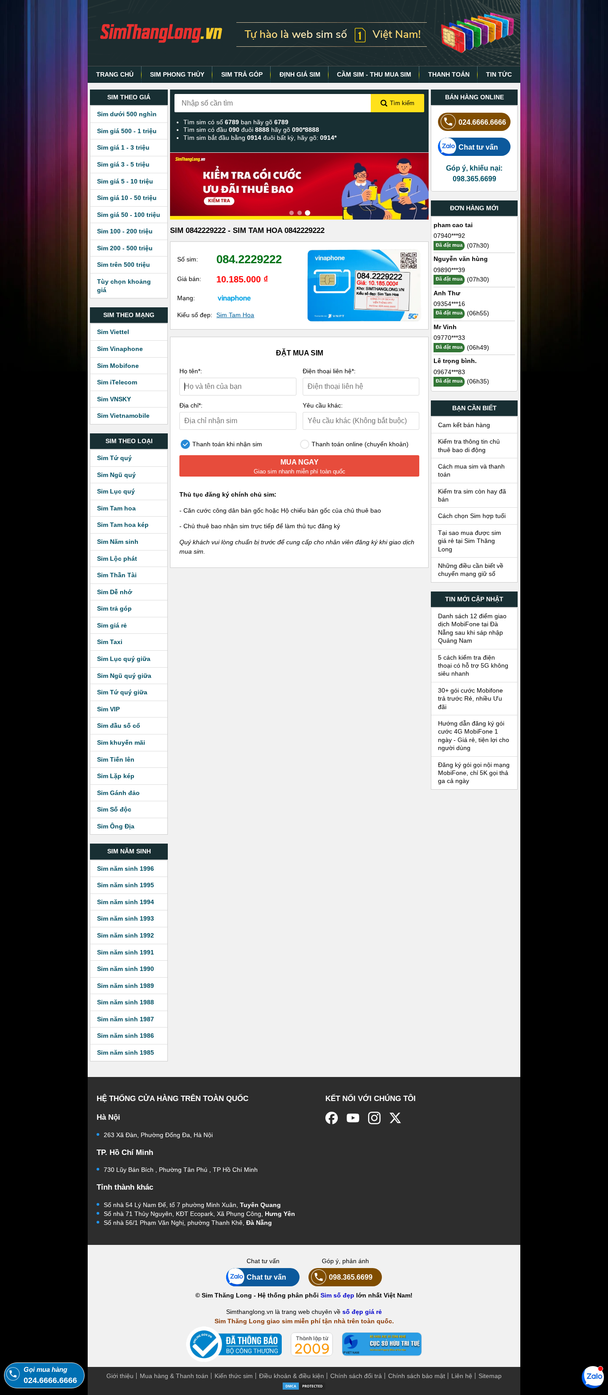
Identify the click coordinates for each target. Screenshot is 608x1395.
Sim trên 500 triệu (123, 264)
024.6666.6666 (482, 122)
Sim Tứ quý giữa (122, 692)
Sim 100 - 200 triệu (125, 231)
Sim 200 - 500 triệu (125, 248)
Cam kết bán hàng (464, 424)
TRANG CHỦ (115, 74)
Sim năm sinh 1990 (125, 968)
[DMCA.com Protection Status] (304, 1385)
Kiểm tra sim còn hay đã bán (472, 495)
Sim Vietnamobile (123, 415)
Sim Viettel (113, 331)
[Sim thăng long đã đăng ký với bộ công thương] (234, 1344)
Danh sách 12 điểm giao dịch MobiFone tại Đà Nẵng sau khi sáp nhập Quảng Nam (472, 628)
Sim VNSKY (114, 399)
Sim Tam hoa (116, 508)
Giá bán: (189, 278)
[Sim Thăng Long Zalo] (593, 1376)
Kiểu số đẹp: (194, 314)
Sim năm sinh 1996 (125, 868)
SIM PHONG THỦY (177, 74)
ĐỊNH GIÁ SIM (300, 74)
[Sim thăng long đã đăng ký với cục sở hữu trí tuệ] (382, 1344)
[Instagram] (374, 1118)
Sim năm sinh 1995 (125, 885)
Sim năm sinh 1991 (125, 952)
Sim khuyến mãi (121, 742)
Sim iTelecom (117, 382)
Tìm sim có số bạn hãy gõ (235, 122)
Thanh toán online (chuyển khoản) (359, 444)
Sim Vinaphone (120, 348)
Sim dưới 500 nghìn (127, 114)
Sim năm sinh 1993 (125, 918)
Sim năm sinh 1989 (125, 985)
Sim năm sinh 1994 (125, 902)
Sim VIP (108, 709)
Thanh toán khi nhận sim (226, 444)
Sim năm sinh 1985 (125, 1052)
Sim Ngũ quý (116, 474)
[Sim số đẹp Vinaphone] (234, 298)
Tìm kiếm (402, 103)
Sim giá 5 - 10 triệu (125, 181)
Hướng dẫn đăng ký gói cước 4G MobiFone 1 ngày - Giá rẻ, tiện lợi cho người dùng (473, 735)
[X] (395, 1118)
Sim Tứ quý (114, 457)
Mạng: (186, 298)
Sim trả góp (114, 608)
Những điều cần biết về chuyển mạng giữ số (470, 569)
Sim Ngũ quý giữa (124, 675)
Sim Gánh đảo (118, 792)
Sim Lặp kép (115, 775)
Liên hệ (461, 1375)
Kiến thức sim (234, 1375)
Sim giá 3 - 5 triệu (123, 164)
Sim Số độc (114, 809)
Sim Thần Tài (117, 575)
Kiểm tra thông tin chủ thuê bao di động (469, 445)
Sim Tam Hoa (235, 314)
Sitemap (490, 1375)
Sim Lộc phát (117, 558)
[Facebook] (331, 1118)
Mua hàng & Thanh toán (174, 1375)
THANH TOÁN (449, 74)
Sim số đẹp (337, 1295)
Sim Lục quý (116, 491)
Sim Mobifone (118, 365)
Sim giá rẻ (112, 625)
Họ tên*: (190, 371)
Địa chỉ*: (191, 405)
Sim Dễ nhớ (114, 592)
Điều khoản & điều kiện (291, 1375)
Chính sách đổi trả (356, 1375)
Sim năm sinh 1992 (125, 935)
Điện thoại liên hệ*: (329, 371)
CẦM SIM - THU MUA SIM (374, 74)
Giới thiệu (120, 1375)
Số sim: (187, 259)
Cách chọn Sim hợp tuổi (472, 515)
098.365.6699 (351, 1277)
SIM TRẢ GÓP (242, 74)
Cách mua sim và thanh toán (471, 470)
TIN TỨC (499, 74)
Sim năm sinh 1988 (125, 1002)
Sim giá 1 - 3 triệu (123, 147)
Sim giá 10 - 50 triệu (127, 197)
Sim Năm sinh (117, 541)
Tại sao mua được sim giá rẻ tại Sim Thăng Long (469, 541)
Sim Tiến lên (115, 759)
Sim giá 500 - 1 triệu (127, 131)
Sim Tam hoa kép (123, 524)
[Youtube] (353, 1118)
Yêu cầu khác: (323, 405)
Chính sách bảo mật (416, 1375)
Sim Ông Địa (115, 826)
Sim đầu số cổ (118, 725)
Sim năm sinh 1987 (125, 1019)
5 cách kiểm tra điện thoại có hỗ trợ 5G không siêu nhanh (473, 665)
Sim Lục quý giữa (123, 658)
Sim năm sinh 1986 (125, 1035)
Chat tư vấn (478, 147)
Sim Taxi (109, 641)
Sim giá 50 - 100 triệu (128, 214)
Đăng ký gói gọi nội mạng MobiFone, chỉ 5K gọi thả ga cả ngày (474, 773)
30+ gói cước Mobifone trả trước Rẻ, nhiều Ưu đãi (470, 698)
